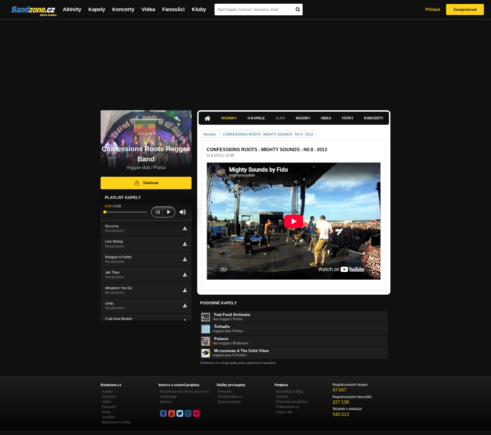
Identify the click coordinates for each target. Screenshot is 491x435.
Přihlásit (432, 9)
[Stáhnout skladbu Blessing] (185, 228)
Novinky (229, 118)
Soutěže (108, 417)
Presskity (225, 392)
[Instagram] (188, 413)
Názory (303, 118)
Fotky (347, 118)
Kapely (96, 9)
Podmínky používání (291, 402)
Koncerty (123, 9)
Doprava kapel (229, 402)
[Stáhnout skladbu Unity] (185, 306)
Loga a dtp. (284, 412)
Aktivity (72, 9)
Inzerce (165, 402)
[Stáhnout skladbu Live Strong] (185, 244)
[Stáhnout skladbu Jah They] (185, 275)
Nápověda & (289, 392)
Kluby (199, 9)
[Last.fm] (196, 413)
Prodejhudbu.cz (230, 397)
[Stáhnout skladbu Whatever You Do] (185, 290)
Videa (148, 9)
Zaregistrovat (465, 9)
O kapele (256, 118)
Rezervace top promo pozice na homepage (184, 394)
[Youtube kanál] (171, 413)
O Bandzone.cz (287, 407)
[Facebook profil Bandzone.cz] (163, 413)
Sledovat (150, 183)
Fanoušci (173, 9)
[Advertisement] (245, 62)
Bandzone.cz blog (116, 422)
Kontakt (282, 397)
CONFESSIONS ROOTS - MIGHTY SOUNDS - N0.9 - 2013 (268, 134)
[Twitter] (179, 413)
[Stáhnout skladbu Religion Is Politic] (185, 259)
